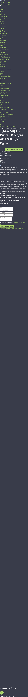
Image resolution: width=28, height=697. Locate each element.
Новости (2, 123)
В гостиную (3, 44)
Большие (2, 30)
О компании (3, 121)
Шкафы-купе (3, 37)
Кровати (2, 73)
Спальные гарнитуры (5, 76)
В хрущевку (3, 14)
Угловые (2, 23)
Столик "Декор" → (18, 228)
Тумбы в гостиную (4, 81)
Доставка (2, 118)
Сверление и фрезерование (7, 114)
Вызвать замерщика (7, 226)
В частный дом (3, 33)
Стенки (1, 80)
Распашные (3, 68)
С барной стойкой (4, 32)
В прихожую (3, 40)
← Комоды (3, 228)
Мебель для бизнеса (5, 57)
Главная (2, 7)
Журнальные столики (5, 83)
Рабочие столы (3, 92)
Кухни (1, 11)
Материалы (3, 119)
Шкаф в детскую (4, 54)
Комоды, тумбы (4, 95)
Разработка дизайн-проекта (7, 106)
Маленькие (3, 26)
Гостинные (2, 78)
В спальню (2, 42)
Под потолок (3, 13)
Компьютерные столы (5, 88)
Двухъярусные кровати (6, 56)
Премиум (2, 18)
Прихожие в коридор (5, 69)
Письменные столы (5, 90)
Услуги (1, 104)
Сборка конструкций (5, 116)
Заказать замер (4, 111)
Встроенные (3, 38)
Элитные (2, 21)
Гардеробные (3, 94)
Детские (2, 45)
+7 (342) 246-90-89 (5, 2)
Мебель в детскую (4, 49)
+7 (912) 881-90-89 (5, 4)
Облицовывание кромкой (6, 109)
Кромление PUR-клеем (5, 112)
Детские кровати (4, 47)
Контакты (2, 124)
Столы (1, 50)
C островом (3, 35)
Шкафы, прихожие (4, 59)
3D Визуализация (4, 102)
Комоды (2, 99)
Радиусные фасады (5, 25)
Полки (1, 85)
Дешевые (2, 20)
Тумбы (1, 97)
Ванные (2, 100)
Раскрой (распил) (4, 107)
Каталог (2, 9)
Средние (2, 28)
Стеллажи (2, 52)
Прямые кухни (3, 16)
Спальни (2, 71)
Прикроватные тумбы (5, 75)
